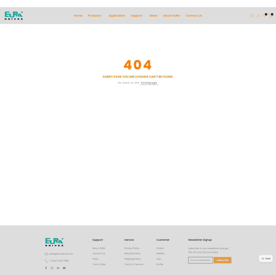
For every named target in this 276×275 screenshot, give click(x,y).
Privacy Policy (131, 248)
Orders (160, 248)
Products (94, 16)
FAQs (95, 258)
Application (117, 16)
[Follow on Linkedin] (58, 268)
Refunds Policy (132, 253)
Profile (159, 264)
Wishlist (160, 253)
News (153, 16)
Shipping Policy (132, 258)
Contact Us (194, 16)
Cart (158, 258)
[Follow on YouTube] (64, 268)
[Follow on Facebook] (46, 268)
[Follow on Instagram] (52, 268)
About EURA (171, 16)
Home (78, 16)
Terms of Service (133, 264)
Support (136, 16)
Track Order (99, 264)
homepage (149, 82)
